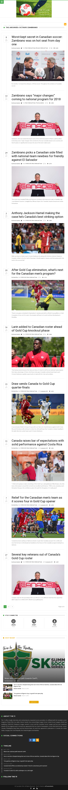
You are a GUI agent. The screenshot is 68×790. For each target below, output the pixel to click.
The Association (40, 103)
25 (51, 48)
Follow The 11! (10, 776)
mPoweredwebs (49, 786)
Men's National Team (30, 48)
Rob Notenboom (9, 681)
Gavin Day (15, 277)
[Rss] (37, 740)
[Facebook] (30, 740)
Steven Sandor (16, 48)
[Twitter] (34, 740)
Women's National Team (42, 48)
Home (5, 25)
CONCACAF (28, 163)
